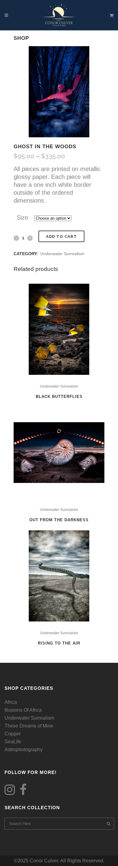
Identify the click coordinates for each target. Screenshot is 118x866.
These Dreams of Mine (29, 725)
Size (22, 217)
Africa (11, 702)
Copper (13, 733)
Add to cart (61, 236)
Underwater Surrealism (62, 253)
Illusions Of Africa (23, 710)
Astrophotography (24, 749)
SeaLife (13, 741)
